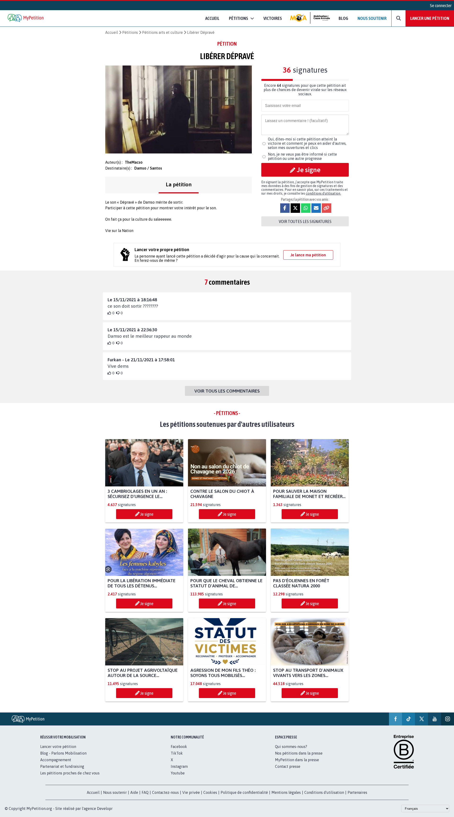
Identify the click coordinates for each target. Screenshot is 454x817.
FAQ (145, 792)
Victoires (272, 18)
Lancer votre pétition (58, 746)
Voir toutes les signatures (305, 221)
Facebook (179, 746)
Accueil (212, 18)
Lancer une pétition (429, 18)
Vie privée (191, 792)
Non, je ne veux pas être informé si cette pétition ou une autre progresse (302, 156)
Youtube (178, 773)
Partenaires (357, 792)
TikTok (177, 753)
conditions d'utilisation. (323, 193)
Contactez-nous (165, 792)
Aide (134, 792)
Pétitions (130, 32)
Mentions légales (286, 792)
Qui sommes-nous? (291, 746)
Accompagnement (55, 760)
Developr (105, 808)
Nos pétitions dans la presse (299, 753)
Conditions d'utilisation (324, 792)
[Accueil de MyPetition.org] (26, 18)
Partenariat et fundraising (62, 766)
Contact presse (287, 766)
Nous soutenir (372, 18)
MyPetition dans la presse (297, 760)
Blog (343, 18)
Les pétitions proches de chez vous (70, 773)
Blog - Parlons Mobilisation (63, 753)
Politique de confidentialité (244, 792)
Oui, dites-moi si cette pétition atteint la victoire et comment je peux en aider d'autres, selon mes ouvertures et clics (307, 143)
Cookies (210, 792)
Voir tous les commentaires (227, 390)
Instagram (179, 766)
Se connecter (441, 5)
